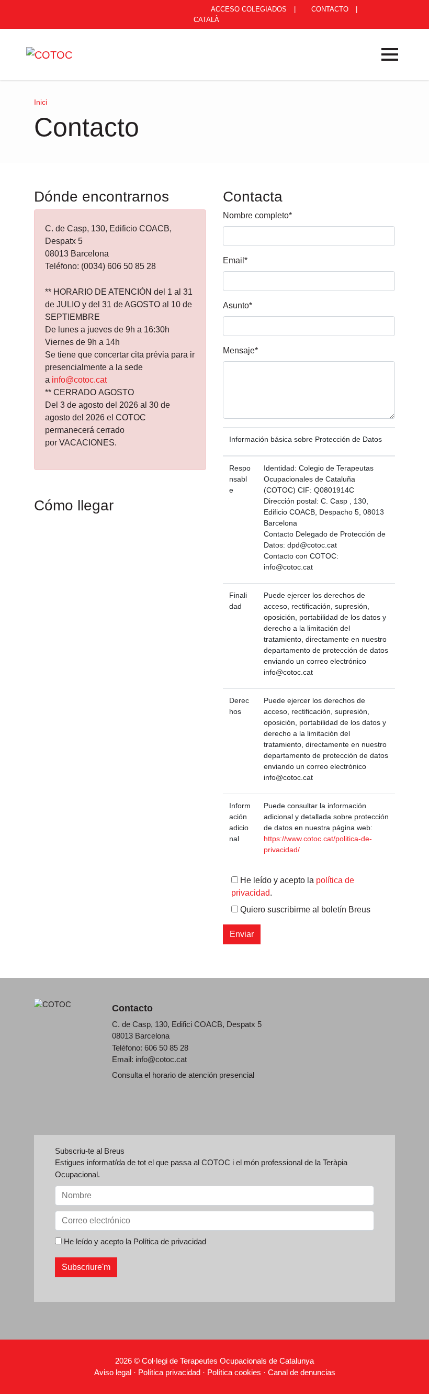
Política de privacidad (169, 1241)
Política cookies (234, 1372)
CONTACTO (328, 9)
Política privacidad (169, 1372)
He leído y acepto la (134, 1241)
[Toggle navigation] (390, 54)
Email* (235, 260)
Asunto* (237, 305)
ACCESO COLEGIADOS (248, 9)
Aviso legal (112, 1372)
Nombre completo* (257, 215)
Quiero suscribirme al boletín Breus (304, 909)
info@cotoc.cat (79, 379)
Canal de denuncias (301, 1372)
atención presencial (221, 1074)
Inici (40, 102)
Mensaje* (240, 350)
